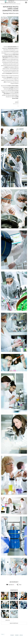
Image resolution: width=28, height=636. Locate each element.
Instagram (12, 634)
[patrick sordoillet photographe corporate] (10, 2)
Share (20, 584)
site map (21, 634)
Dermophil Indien (9, 52)
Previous (8, 620)
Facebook (16, 634)
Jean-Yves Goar (15, 103)
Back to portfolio (14, 623)
